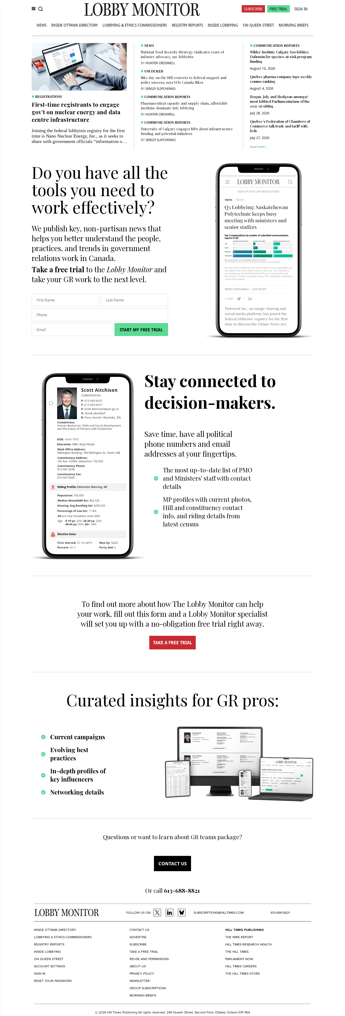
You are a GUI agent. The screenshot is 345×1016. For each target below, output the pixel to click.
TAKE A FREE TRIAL (172, 643)
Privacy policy (142, 974)
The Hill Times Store (242, 974)
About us (138, 966)
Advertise (138, 937)
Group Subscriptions (148, 988)
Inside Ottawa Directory (74, 25)
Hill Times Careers (241, 966)
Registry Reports (187, 25)
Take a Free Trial (144, 952)
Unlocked (153, 71)
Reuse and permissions (149, 959)
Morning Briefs (293, 25)
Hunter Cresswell (160, 63)
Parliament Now (239, 959)
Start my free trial (141, 329)
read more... (259, 147)
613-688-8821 (280, 913)
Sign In (301, 8)
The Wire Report (239, 937)
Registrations (48, 97)
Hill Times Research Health (248, 944)
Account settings (49, 966)
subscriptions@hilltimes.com (219, 913)
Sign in (39, 974)
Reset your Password (53, 981)
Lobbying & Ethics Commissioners (135, 25)
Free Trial (278, 8)
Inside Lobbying (223, 25)
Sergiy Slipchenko (161, 88)
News (41, 25)
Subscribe (253, 8)
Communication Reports (167, 97)
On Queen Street (258, 25)
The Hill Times (237, 952)
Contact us (172, 863)
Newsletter (140, 981)
